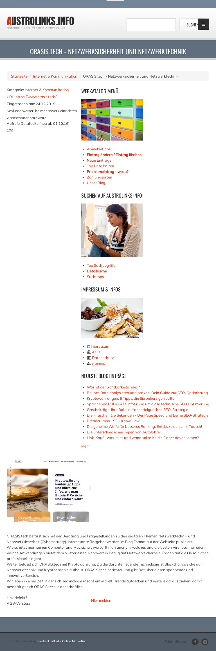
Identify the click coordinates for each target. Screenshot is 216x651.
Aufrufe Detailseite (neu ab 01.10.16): (38, 123)
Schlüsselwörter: (20, 110)
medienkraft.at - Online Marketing (62, 641)
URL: (11, 96)
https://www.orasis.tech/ (36, 96)
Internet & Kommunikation (55, 76)
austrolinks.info (40, 21)
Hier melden (101, 600)
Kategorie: (15, 89)
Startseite (19, 76)
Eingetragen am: (21, 103)
